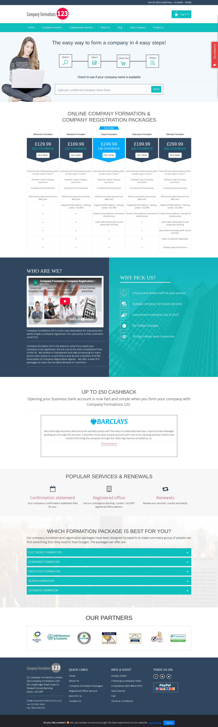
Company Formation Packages (86, 685)
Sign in (184, 14)
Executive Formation (44, 571)
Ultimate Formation (43, 590)
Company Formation (52, 27)
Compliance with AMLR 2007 (127, 685)
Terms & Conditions (122, 701)
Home (31, 27)
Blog (120, 27)
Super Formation (41, 581)
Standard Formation (44, 562)
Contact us (158, 27)
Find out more (109, 443)
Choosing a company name (126, 680)
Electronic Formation (45, 552)
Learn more (154, 722)
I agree (169, 722)
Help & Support (137, 27)
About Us (105, 27)
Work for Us (75, 696)
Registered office (109, 497)
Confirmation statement (52, 497)
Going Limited (118, 675)
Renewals (165, 497)
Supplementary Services (81, 27)
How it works (118, 691)
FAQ (113, 696)
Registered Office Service (83, 691)
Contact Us (75, 701)
